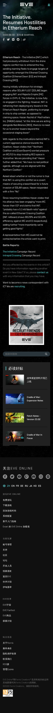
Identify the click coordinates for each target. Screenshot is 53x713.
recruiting (19, 286)
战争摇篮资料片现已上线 (37, 380)
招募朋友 (7, 571)
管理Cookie (8, 669)
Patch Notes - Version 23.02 (33, 418)
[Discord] (34, 476)
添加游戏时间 (9, 510)
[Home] (26, 7)
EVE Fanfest (9, 610)
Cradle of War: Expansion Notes (35, 399)
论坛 (5, 560)
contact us (42, 272)
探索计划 (7, 621)
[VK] (48, 476)
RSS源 (6, 664)
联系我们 (7, 659)
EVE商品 (7, 615)
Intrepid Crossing (12, 255)
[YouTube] (19, 476)
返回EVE (7, 576)
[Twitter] (12, 476)
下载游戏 (7, 505)
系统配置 (7, 516)
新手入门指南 (9, 521)
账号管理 (7, 544)
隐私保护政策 (9, 653)
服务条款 (7, 648)
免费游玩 (7, 500)
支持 (5, 549)
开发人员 (7, 566)
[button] (49, 5)
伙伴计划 (7, 581)
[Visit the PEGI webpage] (8, 693)
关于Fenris (8, 643)
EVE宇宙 (7, 605)
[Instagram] (41, 476)
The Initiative (10, 251)
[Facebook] (5, 476)
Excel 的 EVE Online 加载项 (16, 526)
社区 (5, 555)
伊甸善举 (7, 587)
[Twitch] (26, 476)
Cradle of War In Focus (34, 436)
